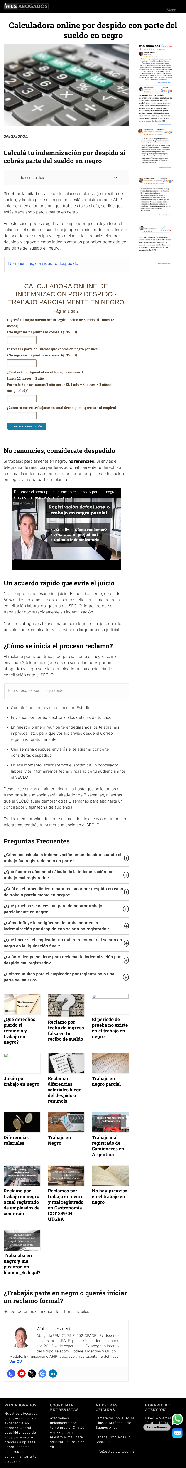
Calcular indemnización (27, 426)
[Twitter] (32, 1373)
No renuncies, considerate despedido (43, 263)
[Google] (42, 1373)
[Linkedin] (53, 1373)
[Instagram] (11, 1373)
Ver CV (15, 1361)
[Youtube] (21, 1373)
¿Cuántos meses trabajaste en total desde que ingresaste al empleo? (62, 408)
